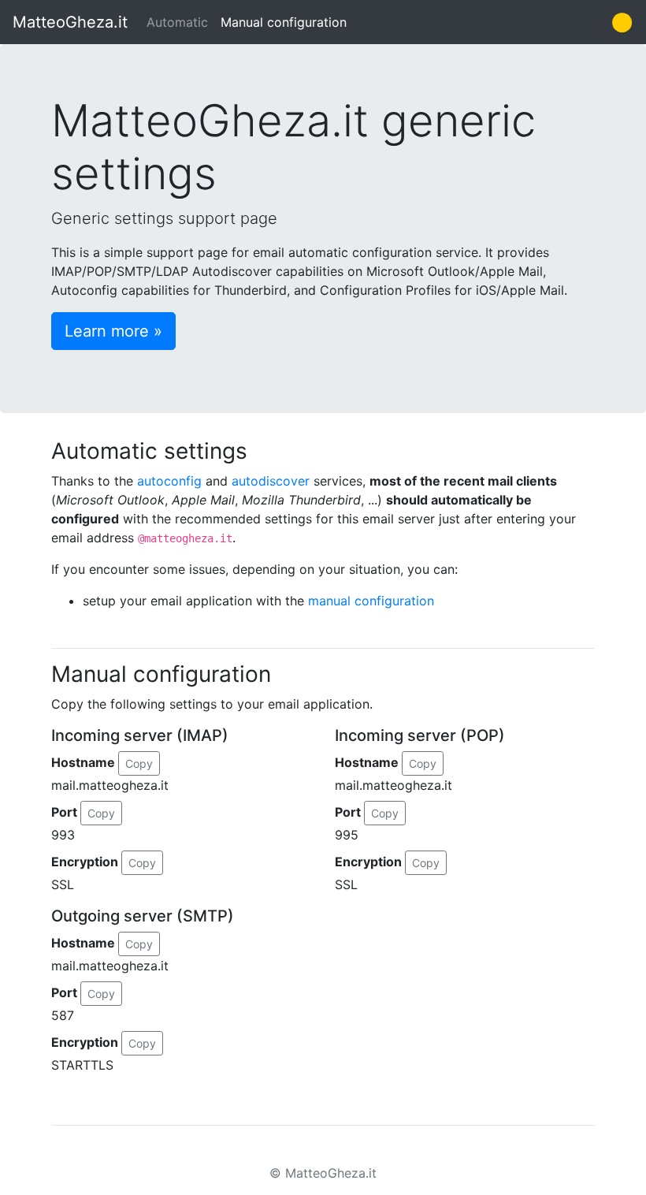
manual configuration (371, 601)
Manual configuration (284, 22)
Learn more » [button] (113, 331)
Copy (139, 763)
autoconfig (169, 481)
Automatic (177, 22)
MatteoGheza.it (70, 22)
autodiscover (271, 481)
